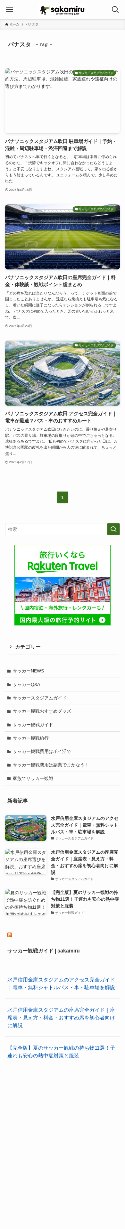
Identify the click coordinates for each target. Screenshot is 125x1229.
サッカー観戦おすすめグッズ (42, 711)
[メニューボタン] (9, 9)
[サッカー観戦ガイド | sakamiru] (62, 9)
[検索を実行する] (113, 529)
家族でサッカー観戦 (33, 778)
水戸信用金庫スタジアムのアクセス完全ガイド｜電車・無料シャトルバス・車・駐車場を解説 (61, 983)
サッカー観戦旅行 (31, 738)
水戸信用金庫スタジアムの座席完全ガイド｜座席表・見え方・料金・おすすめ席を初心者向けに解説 (61, 1017)
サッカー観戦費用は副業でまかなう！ (51, 764)
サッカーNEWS (28, 670)
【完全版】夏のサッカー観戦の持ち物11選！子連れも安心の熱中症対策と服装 (61, 1051)
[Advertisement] (62, 1139)
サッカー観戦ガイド (33, 724)
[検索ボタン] (115, 9)
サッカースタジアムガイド (40, 697)
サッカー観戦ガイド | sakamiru (43, 950)
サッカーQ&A (26, 684)
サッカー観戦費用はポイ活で (42, 751)
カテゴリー (28, 647)
